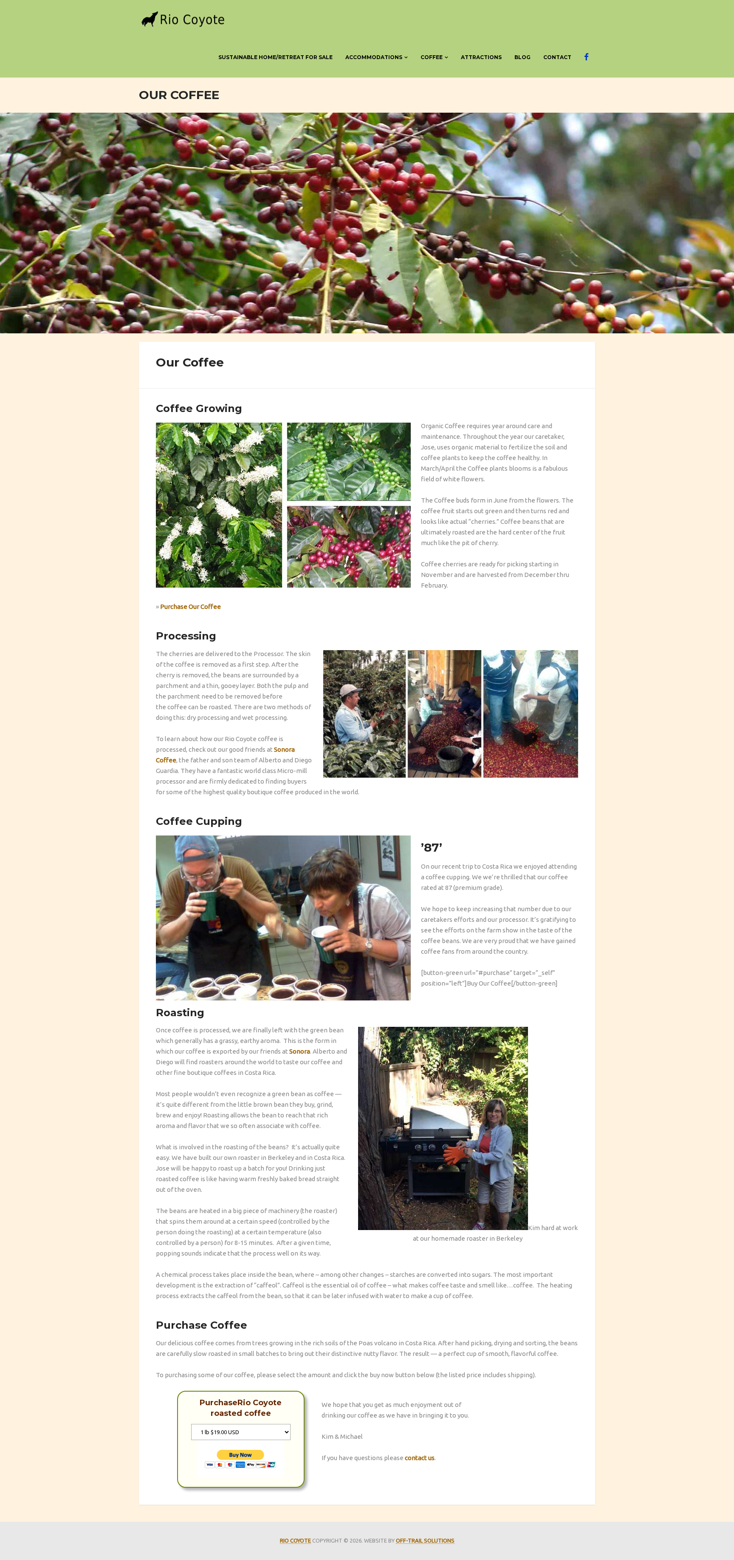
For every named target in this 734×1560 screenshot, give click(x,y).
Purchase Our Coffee (190, 606)
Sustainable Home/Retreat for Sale (275, 57)
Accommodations (373, 57)
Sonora (299, 1051)
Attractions (481, 57)
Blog (522, 57)
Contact (557, 57)
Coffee (432, 57)
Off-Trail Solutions (425, 1540)
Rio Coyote (295, 1540)
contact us (420, 1457)
